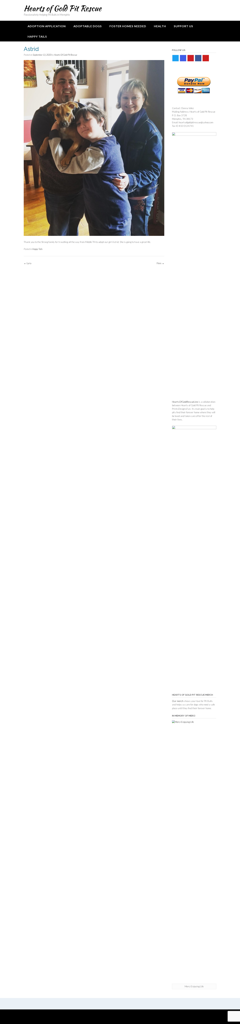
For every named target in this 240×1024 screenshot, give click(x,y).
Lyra (27, 263)
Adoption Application (47, 26)
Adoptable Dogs (87, 26)
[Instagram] (183, 58)
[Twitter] (175, 58)
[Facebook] (198, 58)
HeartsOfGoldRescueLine (185, 401)
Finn (160, 263)
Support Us (183, 26)
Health (160, 26)
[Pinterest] (190, 58)
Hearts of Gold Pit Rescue (62, 8)
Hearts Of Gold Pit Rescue (65, 54)
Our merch (177, 701)
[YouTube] (206, 58)
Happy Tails (37, 36)
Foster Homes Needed (127, 26)
